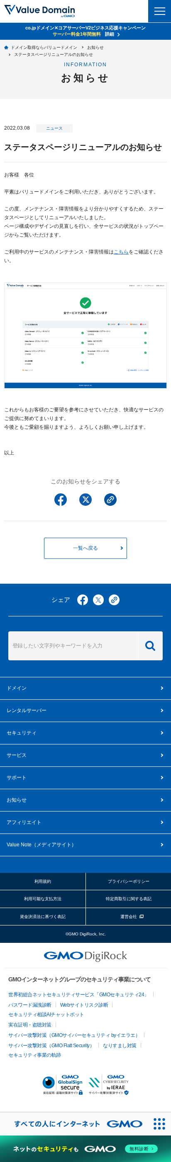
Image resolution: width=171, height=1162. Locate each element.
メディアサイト (41, 845)
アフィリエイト (24, 822)
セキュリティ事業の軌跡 (34, 1055)
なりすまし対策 (120, 1045)
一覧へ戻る (85, 548)
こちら (121, 252)
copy (114, 599)
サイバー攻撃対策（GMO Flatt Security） (51, 1045)
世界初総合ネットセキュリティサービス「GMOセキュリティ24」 (78, 995)
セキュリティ (22, 733)
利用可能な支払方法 (42, 898)
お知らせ (17, 800)
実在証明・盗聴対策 (29, 1025)
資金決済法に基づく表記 (43, 916)
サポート (17, 777)
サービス (17, 755)
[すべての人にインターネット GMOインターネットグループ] (74, 1123)
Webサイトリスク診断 (84, 1005)
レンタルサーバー (26, 710)
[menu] (159, 11)
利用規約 (42, 881)
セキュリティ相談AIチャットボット (46, 1014)
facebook (82, 599)
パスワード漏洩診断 (29, 1005)
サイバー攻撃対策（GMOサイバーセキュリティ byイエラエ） (74, 1035)
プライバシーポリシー (128, 881)
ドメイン (17, 688)
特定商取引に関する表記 (128, 898)
